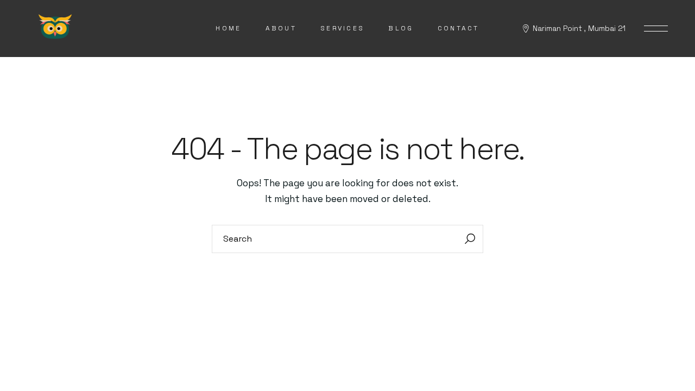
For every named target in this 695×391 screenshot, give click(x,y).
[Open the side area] (656, 28)
